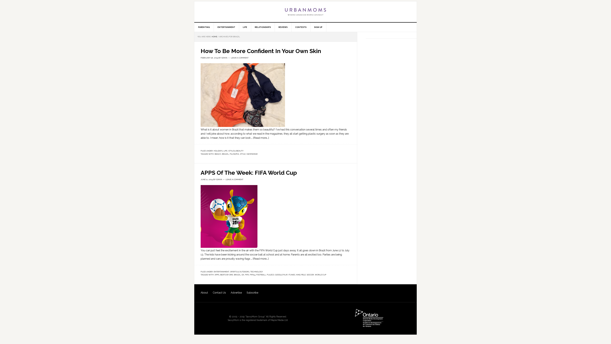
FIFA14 (252, 275)
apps (217, 275)
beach (218, 154)
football (261, 275)
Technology (256, 272)
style (243, 154)
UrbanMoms (305, 12)
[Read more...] (261, 137)
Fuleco (270, 275)
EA (243, 275)
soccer (310, 275)
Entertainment (221, 272)
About (204, 292)
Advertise (236, 292)
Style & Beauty (235, 151)
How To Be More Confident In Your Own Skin (261, 51)
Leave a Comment (240, 58)
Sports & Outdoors (239, 272)
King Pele (301, 275)
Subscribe (252, 292)
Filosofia (234, 154)
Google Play (281, 275)
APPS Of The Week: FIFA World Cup (249, 172)
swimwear (252, 154)
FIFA (247, 275)
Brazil (225, 154)
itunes (291, 275)
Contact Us (219, 292)
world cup (320, 275)
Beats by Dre (226, 275)
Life (225, 151)
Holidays (218, 151)
